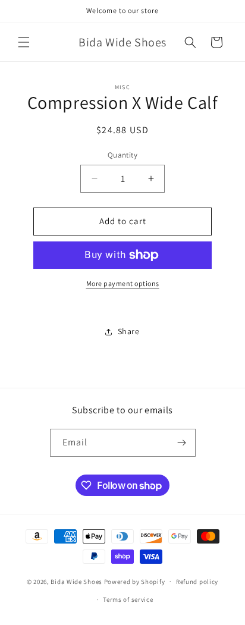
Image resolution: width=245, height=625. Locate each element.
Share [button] (129, 331)
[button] (24, 42)
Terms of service (128, 599)
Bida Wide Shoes (76, 581)
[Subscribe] (182, 443)
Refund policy (197, 581)
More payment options (122, 283)
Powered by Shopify (134, 581)
